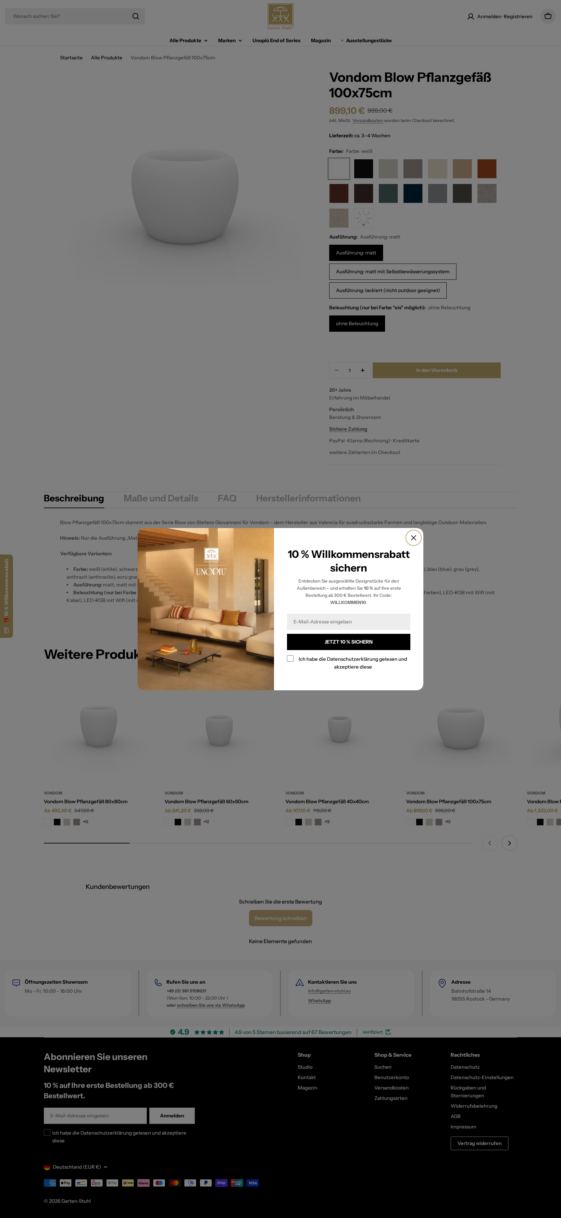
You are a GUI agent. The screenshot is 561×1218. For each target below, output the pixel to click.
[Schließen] (413, 537)
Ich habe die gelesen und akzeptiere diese (353, 663)
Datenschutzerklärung (352, 659)
